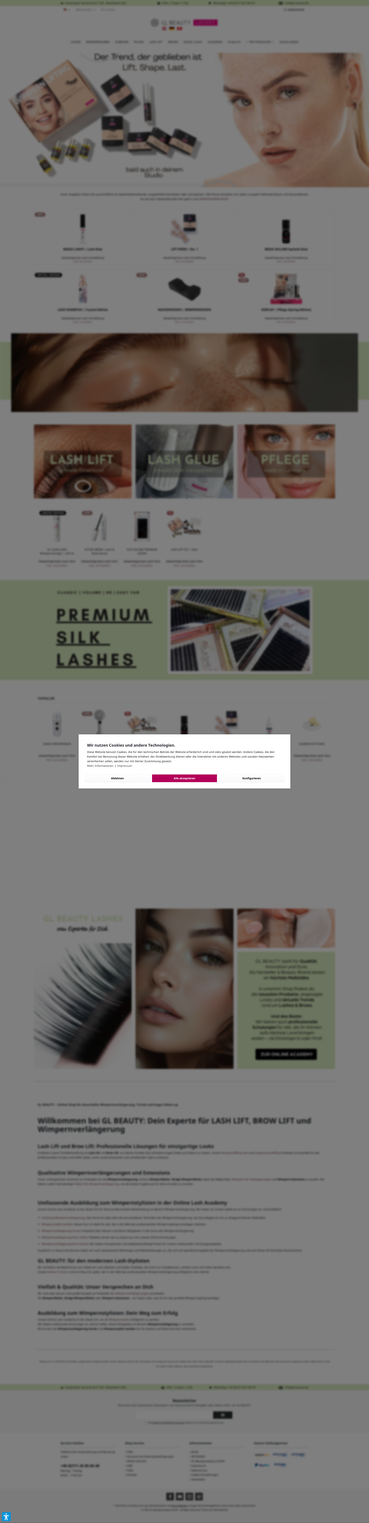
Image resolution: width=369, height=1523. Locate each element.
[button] (6, 1516)
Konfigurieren (251, 778)
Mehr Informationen (100, 766)
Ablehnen (117, 778)
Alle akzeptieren (184, 778)
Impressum (124, 766)
